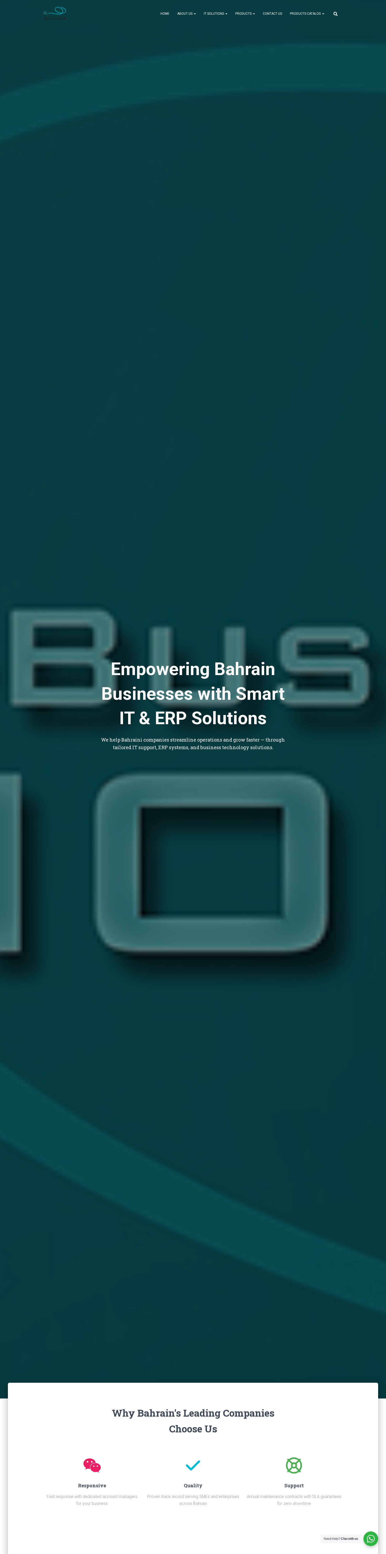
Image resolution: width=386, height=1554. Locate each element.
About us (185, 13)
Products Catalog (306, 13)
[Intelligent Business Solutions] (54, 13)
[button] (194, 13)
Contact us (272, 13)
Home (164, 13)
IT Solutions (214, 13)
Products (243, 13)
